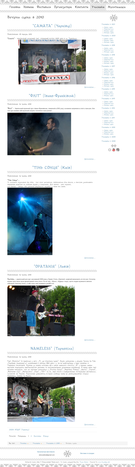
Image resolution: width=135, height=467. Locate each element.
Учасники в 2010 (108, 127)
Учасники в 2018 (108, 55)
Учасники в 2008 (108, 141)
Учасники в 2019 (108, 45)
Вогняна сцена (109, 32)
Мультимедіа (117, 7)
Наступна (37, 436)
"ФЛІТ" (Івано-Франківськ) (52, 96)
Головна (14, 7)
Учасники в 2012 (108, 108)
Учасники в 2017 (108, 66)
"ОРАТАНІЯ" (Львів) (52, 266)
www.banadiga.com (104, 462)
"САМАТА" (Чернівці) (52, 26)
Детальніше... (89, 87)
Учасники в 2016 (108, 77)
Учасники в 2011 (108, 118)
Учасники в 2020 (108, 35)
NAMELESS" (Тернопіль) (52, 348)
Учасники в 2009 (108, 137)
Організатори (63, 7)
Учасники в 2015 (108, 89)
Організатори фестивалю (46, 452)
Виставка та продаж (87, 453)
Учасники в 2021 (108, 24)
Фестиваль (44, 7)
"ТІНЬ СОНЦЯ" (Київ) (52, 167)
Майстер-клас (109, 29)
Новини (29, 7)
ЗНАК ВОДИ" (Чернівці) (19, 430)
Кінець (46, 436)
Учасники (98, 7)
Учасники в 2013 (108, 98)
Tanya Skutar (84, 462)
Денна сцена (108, 27)
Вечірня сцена (108, 31)
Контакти (81, 7)
